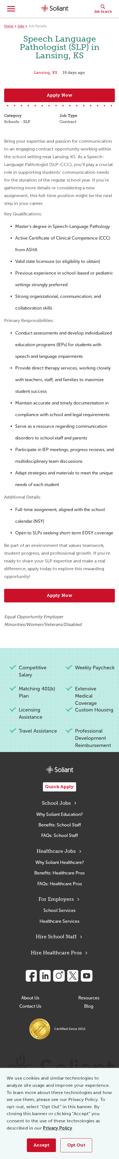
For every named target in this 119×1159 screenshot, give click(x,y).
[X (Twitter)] (73, 976)
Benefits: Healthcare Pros (59, 873)
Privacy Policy (57, 1128)
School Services (59, 910)
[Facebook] (31, 976)
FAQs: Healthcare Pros (59, 883)
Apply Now (59, 95)
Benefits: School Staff (59, 825)
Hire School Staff (56, 937)
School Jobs (56, 803)
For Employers (56, 899)
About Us (30, 997)
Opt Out (76, 1145)
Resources (88, 997)
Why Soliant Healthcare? (59, 862)
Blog (88, 1006)
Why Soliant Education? (59, 814)
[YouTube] (86, 976)
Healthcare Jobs (56, 851)
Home (9, 26)
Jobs (20, 26)
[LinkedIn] (45, 976)
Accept (41, 1145)
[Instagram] (59, 976)
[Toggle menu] (11, 9)
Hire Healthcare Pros (56, 953)
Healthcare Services (59, 921)
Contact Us (30, 1006)
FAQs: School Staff (59, 835)
